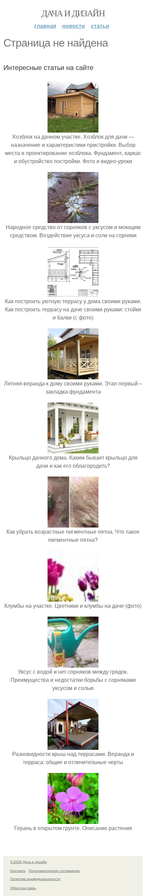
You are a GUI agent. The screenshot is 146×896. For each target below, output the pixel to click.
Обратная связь (23, 887)
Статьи (100, 26)
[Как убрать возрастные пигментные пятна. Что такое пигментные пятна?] (73, 523)
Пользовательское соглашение (54, 870)
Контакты (17, 870)
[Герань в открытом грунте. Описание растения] (73, 820)
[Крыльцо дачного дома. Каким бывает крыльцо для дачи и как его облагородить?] (73, 449)
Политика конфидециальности (35, 878)
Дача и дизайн (73, 13)
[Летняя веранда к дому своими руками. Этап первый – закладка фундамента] (73, 375)
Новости (73, 26)
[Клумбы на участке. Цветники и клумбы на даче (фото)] (73, 597)
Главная (45, 26)
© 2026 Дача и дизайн (28, 861)
